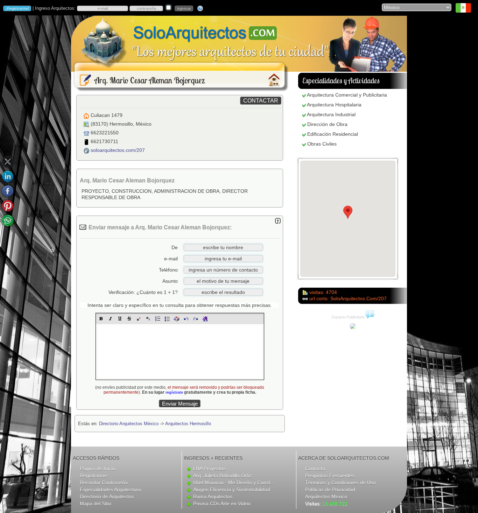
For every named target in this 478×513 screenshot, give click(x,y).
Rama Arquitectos (212, 496)
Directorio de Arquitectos (107, 496)
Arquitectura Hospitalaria (334, 104)
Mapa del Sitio (95, 503)
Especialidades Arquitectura (110, 489)
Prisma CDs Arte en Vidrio (222, 503)
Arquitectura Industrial (331, 114)
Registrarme (93, 475)
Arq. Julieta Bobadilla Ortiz (222, 475)
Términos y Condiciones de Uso (340, 482)
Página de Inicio (97, 468)
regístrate (174, 392)
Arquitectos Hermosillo (188, 423)
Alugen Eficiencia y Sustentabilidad (231, 489)
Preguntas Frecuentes (329, 475)
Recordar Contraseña (104, 482)
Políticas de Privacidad (330, 489)
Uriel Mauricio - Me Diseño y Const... (233, 482)
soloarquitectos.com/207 (118, 150)
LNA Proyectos (209, 468)
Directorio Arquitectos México (129, 423)
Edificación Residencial (332, 134)
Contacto (315, 468)
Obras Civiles (322, 144)
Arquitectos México (326, 496)
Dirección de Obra (327, 124)
